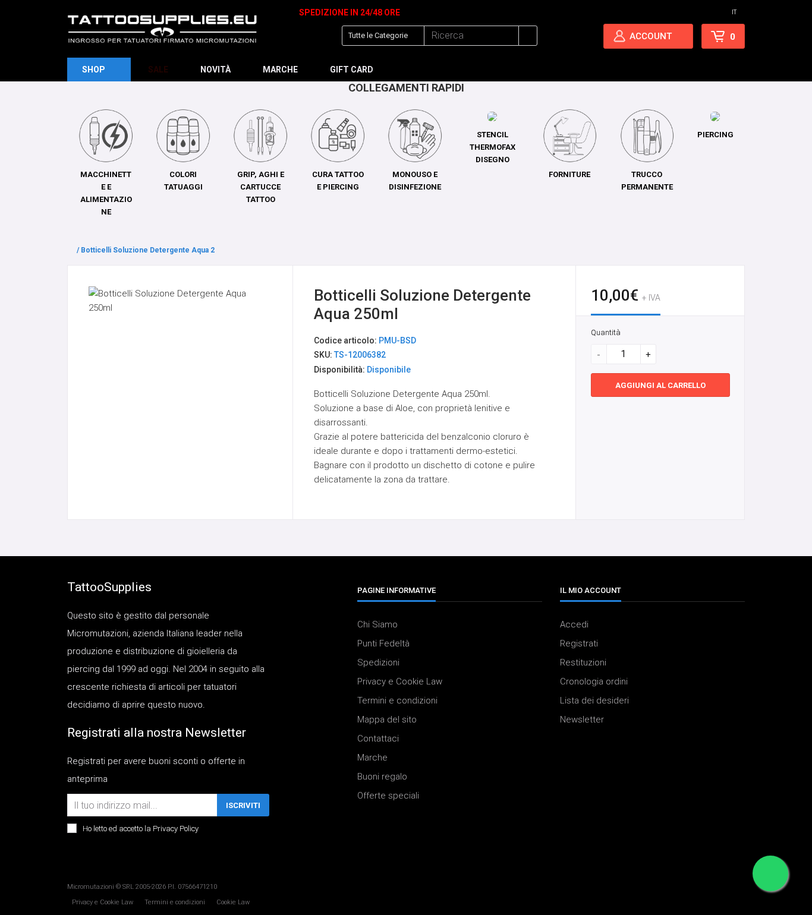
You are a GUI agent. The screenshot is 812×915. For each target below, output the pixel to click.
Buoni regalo (382, 777)
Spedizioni (378, 663)
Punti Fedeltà (383, 644)
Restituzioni (583, 663)
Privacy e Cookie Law (399, 682)
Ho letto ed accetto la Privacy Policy (141, 829)
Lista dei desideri (594, 701)
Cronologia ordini (594, 682)
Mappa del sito (387, 720)
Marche (372, 758)
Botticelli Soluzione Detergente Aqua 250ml (156, 250)
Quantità (606, 332)
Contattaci (378, 739)
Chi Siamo (377, 625)
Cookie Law (233, 902)
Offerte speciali (388, 796)
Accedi (574, 625)
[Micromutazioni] (162, 29)
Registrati (579, 644)
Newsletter (582, 720)
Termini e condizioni (397, 701)
